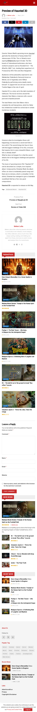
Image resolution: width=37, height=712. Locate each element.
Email (4, 467)
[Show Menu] (34, 3)
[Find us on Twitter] (8, 637)
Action (5, 647)
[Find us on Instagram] (13, 637)
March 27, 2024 (6, 361)
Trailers (18, 653)
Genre (5, 406)
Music (5, 273)
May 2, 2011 (21, 15)
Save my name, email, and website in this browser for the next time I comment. (19, 484)
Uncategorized (27, 653)
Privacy (4, 692)
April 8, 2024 (6, 334)
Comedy (11, 647)
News (10, 650)
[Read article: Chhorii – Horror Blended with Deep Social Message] (5, 555)
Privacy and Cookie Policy (14, 709)
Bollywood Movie (11, 189)
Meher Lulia (11, 15)
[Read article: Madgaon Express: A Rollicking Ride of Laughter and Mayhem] (18, 346)
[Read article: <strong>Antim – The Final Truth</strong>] (5, 564)
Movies (6, 299)
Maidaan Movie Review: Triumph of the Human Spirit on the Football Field (22, 590)
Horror (24, 647)
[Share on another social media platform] (32, 22)
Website (4, 475)
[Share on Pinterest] (19, 22)
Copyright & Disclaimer (9, 694)
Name (4, 458)
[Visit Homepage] (5, 3)
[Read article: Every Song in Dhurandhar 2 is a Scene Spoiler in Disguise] (18, 266)
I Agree (27, 709)
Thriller (5, 653)
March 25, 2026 (6, 281)
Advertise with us (7, 689)
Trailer (12, 653)
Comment (5, 434)
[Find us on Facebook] (4, 637)
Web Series (6, 657)
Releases (24, 650)
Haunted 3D (22, 189)
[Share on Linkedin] (25, 22)
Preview (17, 650)
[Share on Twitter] (12, 22)
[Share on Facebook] (5, 22)
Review (32, 650)
